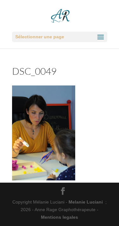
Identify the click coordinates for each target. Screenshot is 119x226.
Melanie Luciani (86, 201)
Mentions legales (59, 217)
